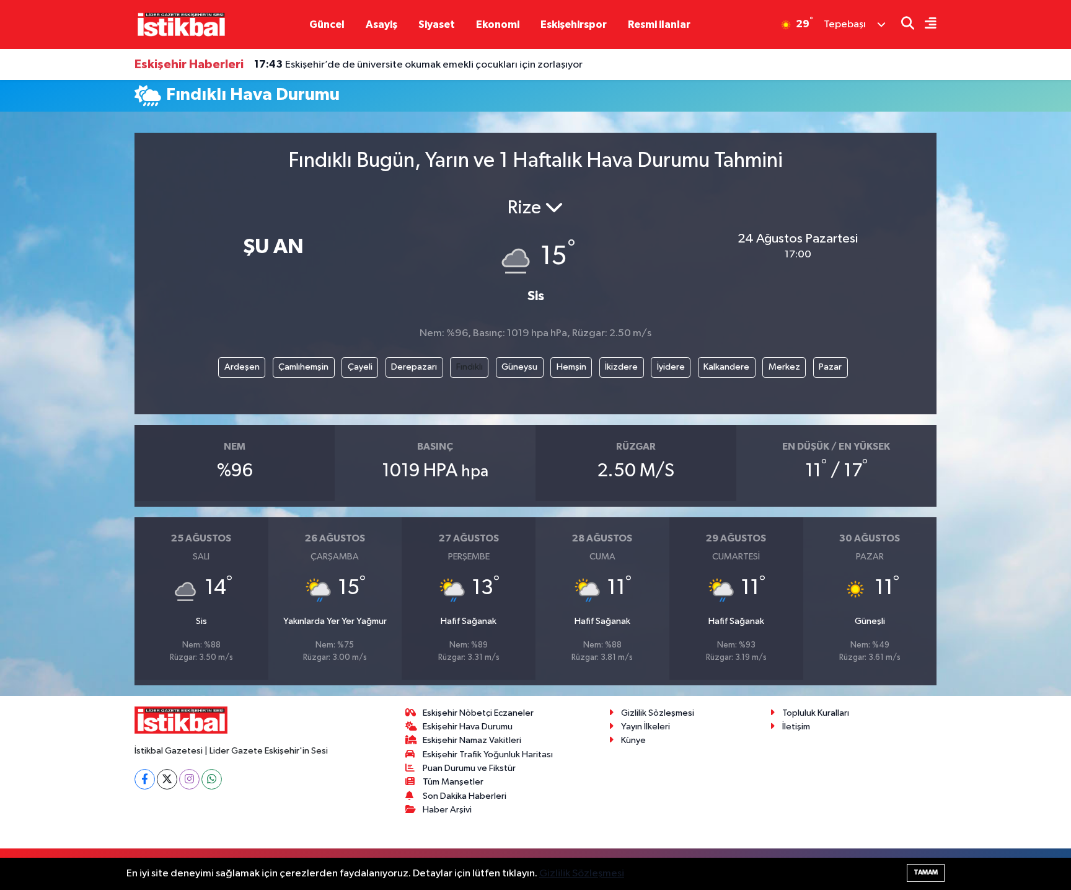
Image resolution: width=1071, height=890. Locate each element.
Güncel (327, 24)
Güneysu (519, 367)
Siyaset (436, 24)
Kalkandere (726, 367)
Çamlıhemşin (303, 367)
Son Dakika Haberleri (464, 796)
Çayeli (360, 367)
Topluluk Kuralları (815, 713)
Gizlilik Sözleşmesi (657, 713)
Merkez (784, 367)
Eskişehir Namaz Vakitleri (472, 740)
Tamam (926, 872)
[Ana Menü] (925, 24)
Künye (633, 740)
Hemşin (571, 367)
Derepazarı (414, 367)
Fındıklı (469, 367)
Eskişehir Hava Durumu (468, 726)
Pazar (830, 367)
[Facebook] (144, 779)
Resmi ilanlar (659, 24)
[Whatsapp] (211, 779)
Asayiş (381, 24)
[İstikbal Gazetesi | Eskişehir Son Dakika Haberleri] (180, 24)
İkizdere (621, 367)
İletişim (796, 726)
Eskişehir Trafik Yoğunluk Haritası (488, 754)
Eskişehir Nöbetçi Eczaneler (478, 713)
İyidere (671, 367)
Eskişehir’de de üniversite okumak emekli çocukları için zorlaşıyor (418, 64)
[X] (167, 779)
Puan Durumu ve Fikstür (469, 768)
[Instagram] (189, 779)
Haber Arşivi (447, 809)
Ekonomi (497, 24)
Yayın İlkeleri (645, 726)
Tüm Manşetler (453, 781)
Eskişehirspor (573, 24)
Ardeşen (242, 367)
